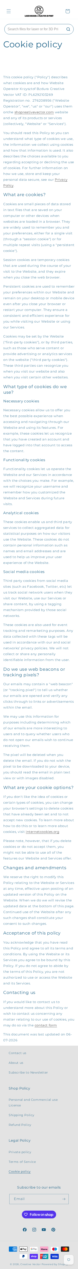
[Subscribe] (63, 1199)
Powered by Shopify (55, 1264)
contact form (46, 1025)
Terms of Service (22, 1162)
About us (16, 1063)
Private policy (20, 1152)
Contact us (17, 1053)
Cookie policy (20, 1171)
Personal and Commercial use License (33, 1102)
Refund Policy (20, 1125)
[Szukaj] (68, 29)
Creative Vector (30, 1264)
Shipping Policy (21, 1115)
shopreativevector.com (34, 112)
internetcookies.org (42, 832)
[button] (8, 11)
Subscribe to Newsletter (28, 1072)
